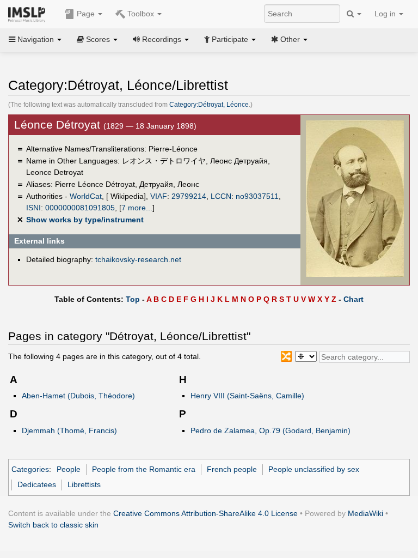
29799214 (188, 196)
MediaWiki (365, 513)
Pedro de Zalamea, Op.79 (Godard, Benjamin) (270, 430)
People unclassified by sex (313, 469)
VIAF (158, 196)
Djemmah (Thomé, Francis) (69, 430)
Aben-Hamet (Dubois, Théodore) (78, 395)
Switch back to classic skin (53, 524)
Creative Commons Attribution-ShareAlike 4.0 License (205, 513)
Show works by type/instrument (85, 219)
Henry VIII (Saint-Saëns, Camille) (247, 395)
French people (232, 469)
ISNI (33, 207)
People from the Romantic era (143, 469)
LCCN (221, 196)
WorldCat (86, 196)
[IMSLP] (29, 13)
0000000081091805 (80, 207)
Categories (30, 469)
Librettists (84, 484)
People (69, 469)
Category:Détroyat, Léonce (209, 104)
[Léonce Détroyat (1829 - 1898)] (355, 198)
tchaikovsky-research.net (138, 259)
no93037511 (257, 196)
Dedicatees (36, 484)
